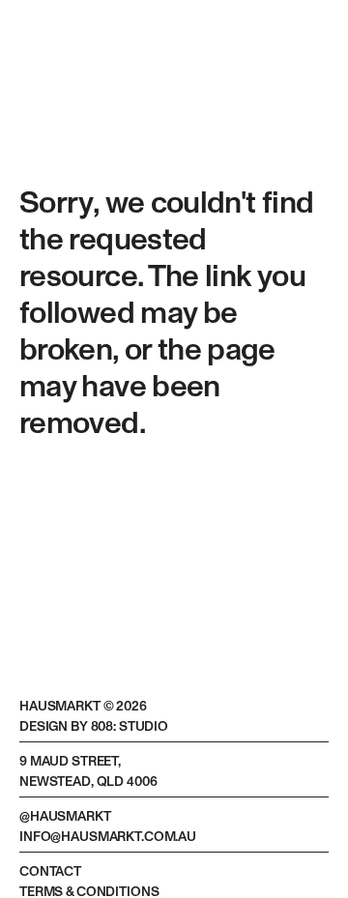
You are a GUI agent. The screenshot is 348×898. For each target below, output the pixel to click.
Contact (50, 872)
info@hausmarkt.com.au (107, 837)
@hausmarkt (65, 817)
